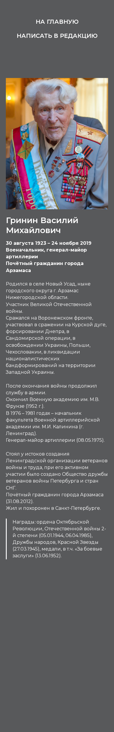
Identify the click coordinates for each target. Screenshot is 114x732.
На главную (57, 21)
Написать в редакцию (57, 35)
